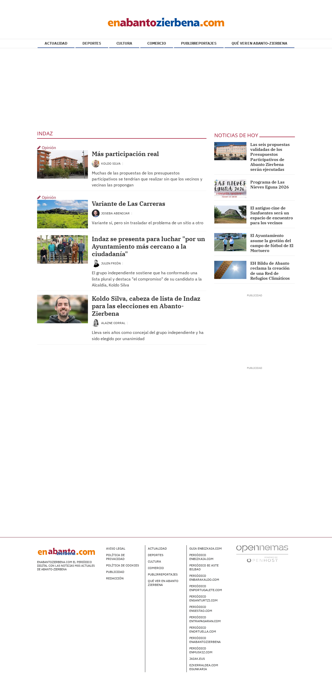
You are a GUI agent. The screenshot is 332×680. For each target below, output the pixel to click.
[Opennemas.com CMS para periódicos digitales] (262, 554)
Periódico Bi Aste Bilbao (204, 567)
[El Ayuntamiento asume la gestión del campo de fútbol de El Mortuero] (230, 242)
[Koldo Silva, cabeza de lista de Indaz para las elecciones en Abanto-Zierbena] (62, 309)
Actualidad (157, 548)
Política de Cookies (122, 565)
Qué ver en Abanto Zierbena (163, 583)
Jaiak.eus (197, 659)
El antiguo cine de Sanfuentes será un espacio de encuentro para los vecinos (271, 215)
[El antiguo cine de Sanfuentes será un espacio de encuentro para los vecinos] (230, 215)
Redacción (114, 578)
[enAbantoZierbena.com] (166, 20)
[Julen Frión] (96, 263)
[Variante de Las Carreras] (62, 214)
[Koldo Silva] (96, 163)
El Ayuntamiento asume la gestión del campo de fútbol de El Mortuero (271, 243)
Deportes (155, 555)
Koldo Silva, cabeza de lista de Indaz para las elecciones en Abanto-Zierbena (146, 306)
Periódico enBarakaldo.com (204, 577)
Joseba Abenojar (115, 213)
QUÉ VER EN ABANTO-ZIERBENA (259, 43)
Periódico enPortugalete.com (205, 588)
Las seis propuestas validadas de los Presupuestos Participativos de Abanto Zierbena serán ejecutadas (270, 157)
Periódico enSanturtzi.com (203, 598)
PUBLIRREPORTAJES (199, 43)
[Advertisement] (166, 88)
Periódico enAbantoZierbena (205, 640)
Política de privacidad (115, 557)
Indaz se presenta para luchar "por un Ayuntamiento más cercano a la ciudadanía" (148, 246)
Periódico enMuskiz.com (200, 650)
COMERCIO (156, 43)
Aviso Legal (115, 548)
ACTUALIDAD (56, 43)
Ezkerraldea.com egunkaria (203, 667)
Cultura (154, 561)
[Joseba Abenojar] (96, 213)
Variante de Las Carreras (128, 203)
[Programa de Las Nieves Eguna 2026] (230, 189)
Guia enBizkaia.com (205, 548)
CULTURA (124, 43)
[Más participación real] (62, 164)
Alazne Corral (113, 323)
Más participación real (125, 154)
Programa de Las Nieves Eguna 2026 (269, 184)
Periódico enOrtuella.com (202, 629)
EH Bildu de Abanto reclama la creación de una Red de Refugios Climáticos (270, 271)
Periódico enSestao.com (200, 609)
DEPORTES (91, 43)
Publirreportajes (163, 574)
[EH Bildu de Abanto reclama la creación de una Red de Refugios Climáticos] (230, 270)
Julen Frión (111, 263)
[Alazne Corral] (96, 323)
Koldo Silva (111, 163)
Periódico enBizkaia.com (201, 557)
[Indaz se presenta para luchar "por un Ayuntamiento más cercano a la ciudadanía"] (62, 249)
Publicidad (115, 572)
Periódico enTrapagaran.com (205, 619)
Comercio (156, 568)
